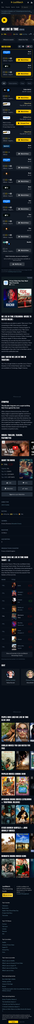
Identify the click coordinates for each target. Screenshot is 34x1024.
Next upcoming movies (8, 976)
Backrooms (5, 908)
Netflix (4, 942)
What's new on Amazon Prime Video (12, 963)
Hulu (3, 952)
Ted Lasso (5, 926)
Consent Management (23, 894)
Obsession (5, 905)
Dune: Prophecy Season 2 (9, 999)
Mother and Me (6, 981)
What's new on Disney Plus (9, 968)
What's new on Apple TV (9, 965)
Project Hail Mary (7, 913)
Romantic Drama (16, 523)
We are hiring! (7, 895)
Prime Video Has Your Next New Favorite (18, 282)
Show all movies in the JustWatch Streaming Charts (17, 654)
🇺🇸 (28, 46)
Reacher (4, 931)
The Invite (5, 915)
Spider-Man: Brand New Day (10, 910)
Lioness (4, 929)
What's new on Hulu (8, 970)
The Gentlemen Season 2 (9, 1002)
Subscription (13, 83)
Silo (3, 933)
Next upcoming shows (8, 996)
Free (22, 83)
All (4, 83)
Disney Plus (5, 949)
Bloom (4, 986)
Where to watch (8, 39)
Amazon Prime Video (8, 945)
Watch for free (23, 39)
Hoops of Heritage (7, 984)
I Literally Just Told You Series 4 (11, 1004)
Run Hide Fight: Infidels (8, 979)
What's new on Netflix (8, 960)
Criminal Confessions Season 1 (11, 1006)
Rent (29, 83)
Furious (4, 924)
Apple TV (5, 947)
